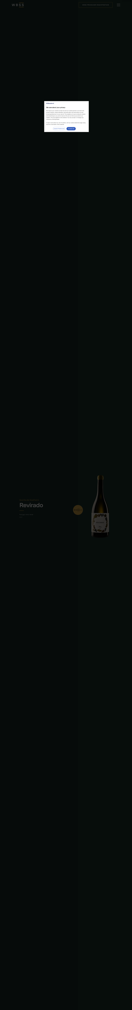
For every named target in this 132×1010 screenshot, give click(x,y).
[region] (66, 116)
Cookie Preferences (59, 128)
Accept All (71, 128)
